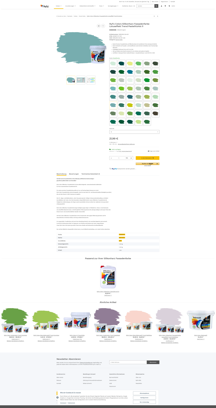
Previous (4, 326)
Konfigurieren (144, 397)
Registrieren (164, 1)
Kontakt (173, 1)
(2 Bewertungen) (121, 30)
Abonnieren (153, 362)
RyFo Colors (122, 237)
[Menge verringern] (111, 158)
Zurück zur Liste (62, 16)
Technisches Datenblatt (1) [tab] (91, 174)
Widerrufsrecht (87, 383)
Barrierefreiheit (113, 377)
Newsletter (139, 383)
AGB (110, 383)
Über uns (138, 377)
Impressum (63, 403)
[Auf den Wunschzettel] (103, 26)
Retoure (59, 380)
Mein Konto (155, 1)
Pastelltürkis (122, 234)
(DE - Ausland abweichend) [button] (125, 151)
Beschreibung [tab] (61, 174)
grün (120, 240)
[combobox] (134, 132)
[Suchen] (156, 6)
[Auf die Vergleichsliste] (99, 26)
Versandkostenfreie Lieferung (126, 144)
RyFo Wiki (138, 380)
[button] (161, 6)
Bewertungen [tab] (74, 174)
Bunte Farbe (119, 39)
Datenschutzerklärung (86, 362)
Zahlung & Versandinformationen (92, 380)
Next (212, 326)
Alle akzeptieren (144, 393)
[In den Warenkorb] (58, 22)
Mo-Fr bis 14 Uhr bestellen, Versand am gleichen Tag (134, 1)
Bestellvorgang (87, 377)
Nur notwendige (144, 402)
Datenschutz (71, 403)
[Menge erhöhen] (131, 158)
